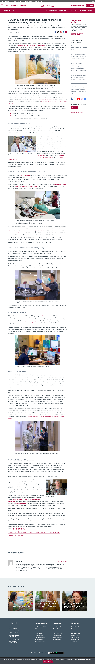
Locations (23, 5)
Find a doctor (38, 631)
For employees (57, 635)
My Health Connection (77, 5)
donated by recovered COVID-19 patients (26, 186)
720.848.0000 (14, 628)
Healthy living (62, 10)
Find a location (38, 633)
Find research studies (76, 21)
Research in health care (16, 535)
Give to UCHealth (75, 633)
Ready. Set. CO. (38, 1)
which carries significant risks (46, 99)
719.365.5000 (13, 637)
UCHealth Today (8, 10)
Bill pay (20, 1)
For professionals (57, 637)
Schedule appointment (41, 629)
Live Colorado (82, 10)
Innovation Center (75, 635)
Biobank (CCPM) (75, 639)
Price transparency (40, 641)
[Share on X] (58, 32)
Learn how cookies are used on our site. (81, 659)
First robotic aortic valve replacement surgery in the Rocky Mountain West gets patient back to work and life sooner (78, 89)
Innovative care (53, 10)
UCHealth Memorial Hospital (36, 230)
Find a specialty (39, 635)
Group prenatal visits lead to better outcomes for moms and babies (79, 47)
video (63, 131)
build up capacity (21, 503)
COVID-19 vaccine (41, 532)
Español (92, 1)
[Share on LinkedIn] (63, 32)
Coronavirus (23, 532)
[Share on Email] (66, 32)
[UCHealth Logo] (13, 623)
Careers (14, 1)
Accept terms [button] (48, 661)
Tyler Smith (13, 32)
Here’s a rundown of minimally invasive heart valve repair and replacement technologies (79, 56)
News (75, 10)
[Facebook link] (72, 99)
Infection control (53, 532)
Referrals (7, 1)
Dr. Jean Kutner (41, 155)
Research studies (28, 1)
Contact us (74, 641)
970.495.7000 (14, 632)
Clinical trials (13, 532)
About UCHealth (75, 626)
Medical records (57, 626)
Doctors (7, 5)
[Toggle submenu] (2, 5)
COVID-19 (31, 532)
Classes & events (57, 629)
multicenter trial (17, 232)
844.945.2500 (14, 643)
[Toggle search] (2, 1)
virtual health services (45, 316)
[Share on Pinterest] (61, 32)
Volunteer (73, 631)
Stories (70, 10)
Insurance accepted (40, 637)
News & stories (57, 639)
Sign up (74, 108)
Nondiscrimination (75, 637)
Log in (91, 5)
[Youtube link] (78, 99)
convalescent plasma (60, 184)
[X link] (75, 99)
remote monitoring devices (29, 322)
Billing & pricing (39, 639)
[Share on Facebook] (55, 32)
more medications (25, 175)
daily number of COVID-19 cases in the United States (30, 45)
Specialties (14, 5)
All (46, 10)
